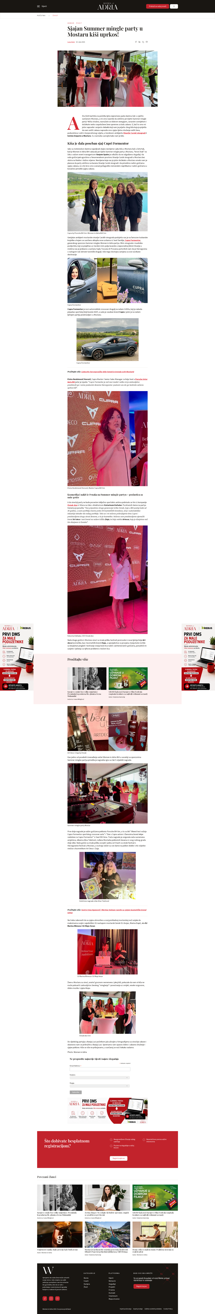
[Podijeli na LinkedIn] (139, 42)
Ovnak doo (72, 505)
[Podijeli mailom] (147, 42)
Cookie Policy (168, 1309)
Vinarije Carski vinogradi (134, 133)
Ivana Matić (71, 42)
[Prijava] (174, 6)
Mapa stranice (114, 1299)
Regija (72, 1083)
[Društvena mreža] (45, 1298)
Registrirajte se (119, 1158)
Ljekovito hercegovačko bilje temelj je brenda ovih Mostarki (107, 371)
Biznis (86, 1278)
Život (55, 15)
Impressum (113, 1296)
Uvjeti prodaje (138, 1309)
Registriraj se (141, 1286)
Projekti (112, 1287)
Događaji (112, 1284)
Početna (41, 15)
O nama (112, 1290)
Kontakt (112, 1293)
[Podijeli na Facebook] (136, 42)
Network (112, 1281)
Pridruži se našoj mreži (157, 6)
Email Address (75, 1066)
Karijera (72, 1075)
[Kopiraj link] (143, 42)
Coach (86, 1281)
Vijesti (111, 1278)
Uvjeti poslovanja (125, 1309)
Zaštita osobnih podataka (153, 1309)
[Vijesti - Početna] (107, 6)
